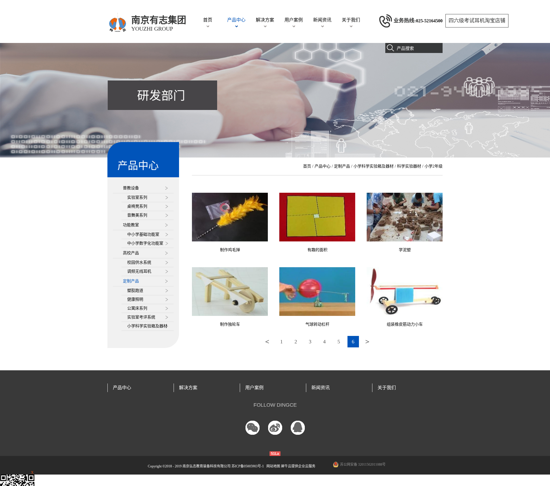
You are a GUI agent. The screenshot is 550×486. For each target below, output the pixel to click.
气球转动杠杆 (317, 324)
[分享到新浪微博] (275, 428)
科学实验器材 (409, 166)
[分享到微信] (252, 428)
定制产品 (342, 166)
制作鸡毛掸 (230, 250)
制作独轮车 (230, 324)
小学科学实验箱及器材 (373, 166)
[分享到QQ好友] (298, 428)
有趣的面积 (317, 250)
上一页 (267, 341)
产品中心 (323, 166)
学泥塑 (405, 250)
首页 (207, 19)
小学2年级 (434, 166)
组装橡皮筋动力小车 (405, 324)
